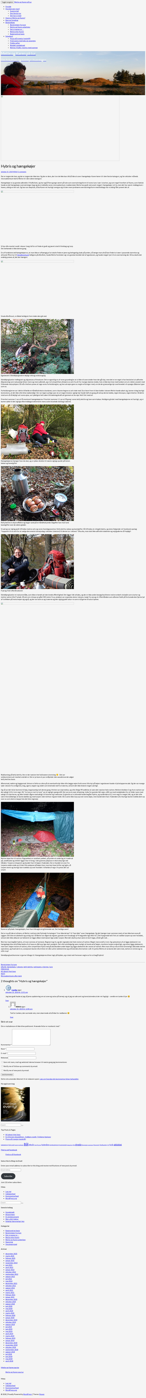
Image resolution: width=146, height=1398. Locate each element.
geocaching (70, 1145)
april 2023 (9, 1267)
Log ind (8, 1191)
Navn (3, 1049)
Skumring (9, 1242)
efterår (3, 967)
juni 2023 (8, 1265)
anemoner (90, 1145)
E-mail (4, 1053)
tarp (51, 967)
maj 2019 (8, 1331)
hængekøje (11, 967)
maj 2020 (8, 1308)
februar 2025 (10, 1258)
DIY (108, 1145)
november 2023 (11, 1263)
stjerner (45, 967)
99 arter (39, 1145)
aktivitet (118, 1144)
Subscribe (8, 1176)
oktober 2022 (10, 1272)
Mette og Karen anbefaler (20, 27)
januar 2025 (9, 1260)
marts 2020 (9, 1313)
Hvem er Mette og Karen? (15, 18)
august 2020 (10, 1304)
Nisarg (41, 1394)
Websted (4, 1058)
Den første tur (15, 13)
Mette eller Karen (17, 31)
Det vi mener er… (17, 29)
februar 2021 (10, 1295)
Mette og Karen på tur (23, 2)
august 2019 (10, 1324)
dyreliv (78, 1144)
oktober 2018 (10, 1347)
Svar (7, 1000)
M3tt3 (15, 172)
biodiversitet (63, 1145)
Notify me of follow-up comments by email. (21, 1066)
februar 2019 (10, 1338)
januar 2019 (9, 1340)
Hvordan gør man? (12, 9)
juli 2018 (8, 1354)
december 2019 (11, 1320)
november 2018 (11, 1345)
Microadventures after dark (11, 975)
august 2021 (10, 1288)
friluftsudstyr (103, 1145)
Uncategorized (11, 1244)
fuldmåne (45, 1145)
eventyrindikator (19, 1145)
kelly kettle (28, 967)
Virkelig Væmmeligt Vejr (14, 1221)
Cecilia (14, 990)
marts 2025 (9, 1256)
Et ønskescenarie (12, 1217)
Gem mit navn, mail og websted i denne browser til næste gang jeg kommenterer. (35, 1062)
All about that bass (8, 970)
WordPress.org (11, 1198)
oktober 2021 (10, 1285)
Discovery (96, 1145)
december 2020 (11, 1299)
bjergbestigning (54, 1145)
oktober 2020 (10, 1301)
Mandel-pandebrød (17, 45)
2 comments (22, 172)
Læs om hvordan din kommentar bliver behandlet (59, 1079)
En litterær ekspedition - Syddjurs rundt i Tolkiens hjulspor (28, 1137)
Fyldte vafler (15, 43)
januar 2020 (9, 1317)
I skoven (19, 967)
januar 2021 (9, 1297)
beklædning (4, 1145)
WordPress (27, 1394)
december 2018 (11, 1343)
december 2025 (11, 1254)
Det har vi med (15, 16)
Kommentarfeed (12, 1196)
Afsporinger (10, 1214)
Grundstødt (9, 1212)
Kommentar (6, 1045)
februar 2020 (10, 1315)
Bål (26, 1144)
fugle (35, 1145)
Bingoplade (85, 1145)
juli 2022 (8, 1279)
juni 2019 (8, 1329)
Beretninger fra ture (18, 25)
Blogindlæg (10, 22)
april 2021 (9, 1290)
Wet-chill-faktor (11, 1219)
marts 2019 (9, 1336)
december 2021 (11, 1283)
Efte (74, 1145)
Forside (8, 6)
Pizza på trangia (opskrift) (20, 38)
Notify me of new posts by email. (16, 1070)
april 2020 (9, 1311)
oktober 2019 (10, 1322)
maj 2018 (8, 1359)
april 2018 (9, 1361)
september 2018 (11, 1349)
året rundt (11, 1145)
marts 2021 (9, 1292)
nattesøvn (37, 967)
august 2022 (10, 1276)
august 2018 (10, 1352)
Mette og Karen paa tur (10, 1367)
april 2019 (9, 1333)
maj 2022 (8, 1281)
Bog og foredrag (11, 20)
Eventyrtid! (14, 11)
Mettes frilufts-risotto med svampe (24, 47)
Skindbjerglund (23, 255)
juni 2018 (8, 1356)
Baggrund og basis (17, 34)
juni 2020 (8, 1306)
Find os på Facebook (9, 1150)
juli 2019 (8, 1327)
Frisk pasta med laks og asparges (23, 41)
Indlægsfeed (10, 1194)
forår (111, 1145)
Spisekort (9, 36)
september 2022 (11, 1274)
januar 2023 (9, 1270)
